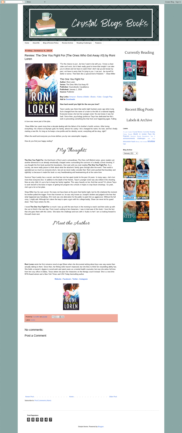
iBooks (93, 97)
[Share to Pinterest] (63, 317)
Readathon (145, 136)
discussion (127, 141)
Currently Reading (149, 132)
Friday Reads (127, 134)
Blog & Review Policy (50, 43)
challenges (141, 138)
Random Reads (136, 136)
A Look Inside (127, 132)
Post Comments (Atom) (43, 400)
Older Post (113, 397)
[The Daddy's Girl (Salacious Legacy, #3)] (142, 76)
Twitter (75, 279)
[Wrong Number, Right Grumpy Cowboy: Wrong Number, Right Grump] (142, 178)
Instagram (83, 279)
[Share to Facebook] (60, 317)
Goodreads (70, 99)
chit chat (151, 138)
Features (98, 43)
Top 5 (153, 136)
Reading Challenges (84, 43)
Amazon (72, 97)
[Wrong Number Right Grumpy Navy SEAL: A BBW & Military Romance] (129, 200)
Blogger (101, 427)
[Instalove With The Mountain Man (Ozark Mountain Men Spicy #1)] (129, 178)
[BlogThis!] (55, 317)
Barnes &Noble (83, 97)
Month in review (140, 134)
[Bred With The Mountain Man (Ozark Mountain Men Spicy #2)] (142, 199)
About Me (36, 43)
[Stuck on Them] (129, 79)
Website (58, 279)
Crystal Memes (137, 132)
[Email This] (53, 317)
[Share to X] (58, 317)
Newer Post (29, 397)
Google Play (107, 97)
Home (27, 43)
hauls (133, 141)
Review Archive (67, 43)
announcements (129, 138)
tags (124, 144)
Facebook (67, 279)
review (33, 320)
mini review (143, 141)
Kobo (99, 97)
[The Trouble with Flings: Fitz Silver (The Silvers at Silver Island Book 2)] (129, 100)
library (137, 141)
